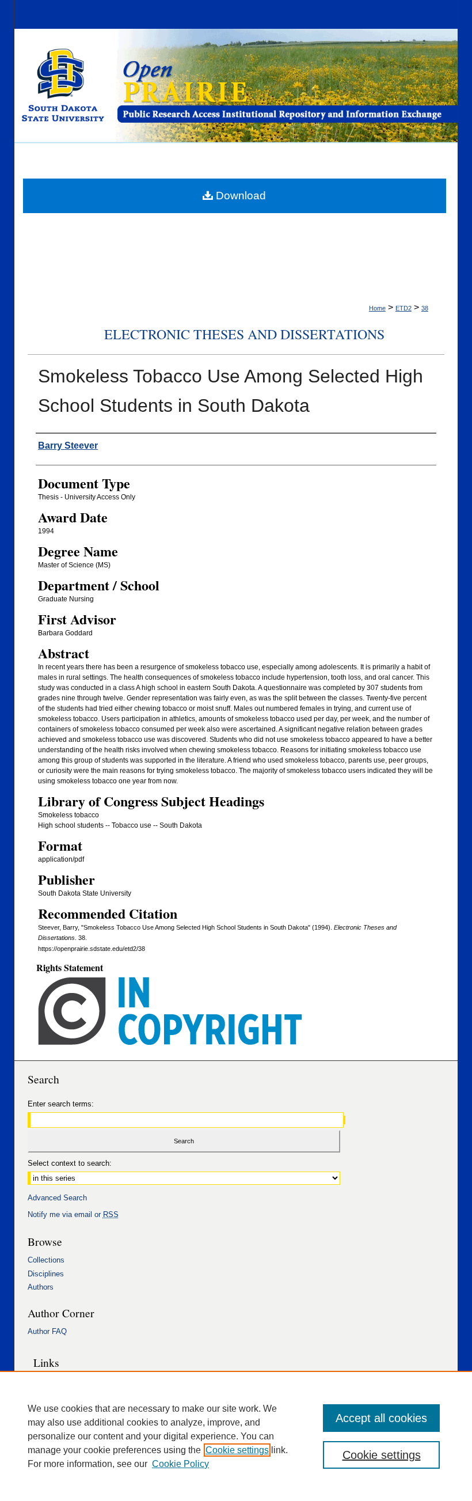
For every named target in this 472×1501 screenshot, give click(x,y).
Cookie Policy (180, 1464)
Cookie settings (237, 1450)
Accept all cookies (381, 1418)
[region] (236, 1436)
